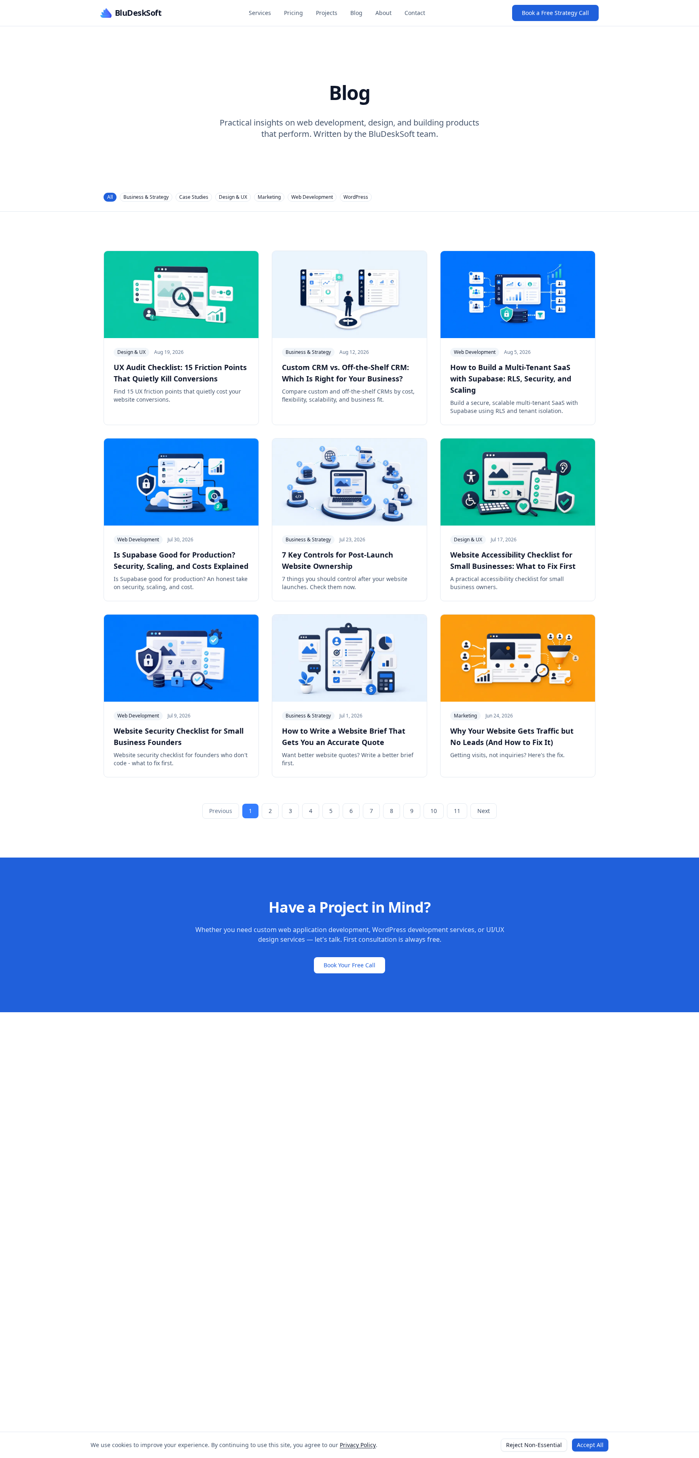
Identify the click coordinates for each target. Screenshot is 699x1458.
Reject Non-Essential (534, 1445)
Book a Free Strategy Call (555, 13)
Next (483, 811)
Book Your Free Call (349, 965)
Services (260, 13)
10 (433, 811)
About (383, 13)
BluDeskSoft (138, 12)
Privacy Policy (358, 1445)
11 (457, 811)
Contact (415, 13)
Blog (356, 13)
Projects (326, 13)
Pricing (293, 13)
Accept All (590, 1445)
